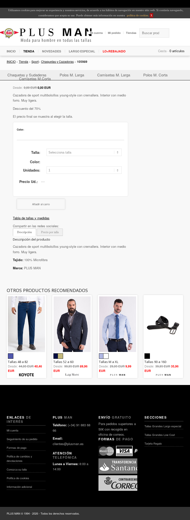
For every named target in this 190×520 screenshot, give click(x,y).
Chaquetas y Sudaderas (27, 75)
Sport (35, 61)
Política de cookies (18, 478)
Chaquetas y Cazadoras (57, 61)
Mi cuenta (96, 33)
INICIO (11, 51)
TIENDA (28, 51)
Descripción (24, 232)
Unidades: (31, 170)
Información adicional (19, 487)
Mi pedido (114, 33)
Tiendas (131, 33)
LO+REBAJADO (114, 51)
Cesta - (163, 50)
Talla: (35, 152)
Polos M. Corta (155, 75)
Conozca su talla (17, 469)
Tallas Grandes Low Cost (159, 435)
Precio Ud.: (28, 181)
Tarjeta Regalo (153, 443)
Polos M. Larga (72, 75)
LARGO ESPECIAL (82, 51)
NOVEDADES (51, 51)
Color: (35, 161)
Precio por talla (50, 232)
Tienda (23, 61)
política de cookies (137, 15)
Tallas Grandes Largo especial (162, 426)
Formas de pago (16, 448)
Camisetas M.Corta (35, 78)
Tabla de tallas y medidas (31, 218)
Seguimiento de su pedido (22, 439)
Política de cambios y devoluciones (19, 458)
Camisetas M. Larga (113, 75)
